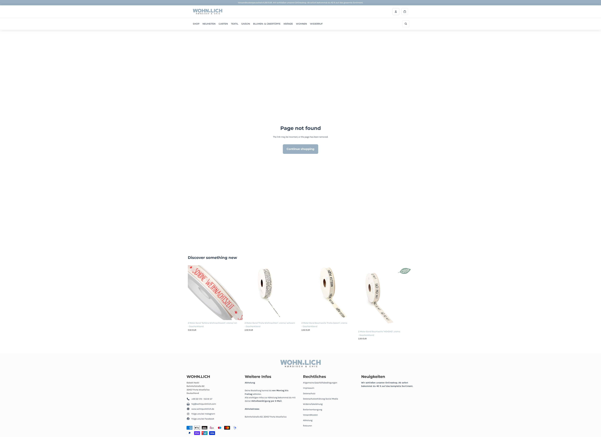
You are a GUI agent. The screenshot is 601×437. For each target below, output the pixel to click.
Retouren (307, 425)
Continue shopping (300, 149)
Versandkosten (310, 415)
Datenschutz (309, 393)
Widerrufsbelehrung (313, 404)
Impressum (308, 388)
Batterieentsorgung (312, 409)
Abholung (307, 420)
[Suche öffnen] (405, 23)
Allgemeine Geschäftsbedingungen (320, 382)
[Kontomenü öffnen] (395, 11)
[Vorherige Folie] (192, 292)
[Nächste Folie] (238, 292)
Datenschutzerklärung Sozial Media (320, 398)
